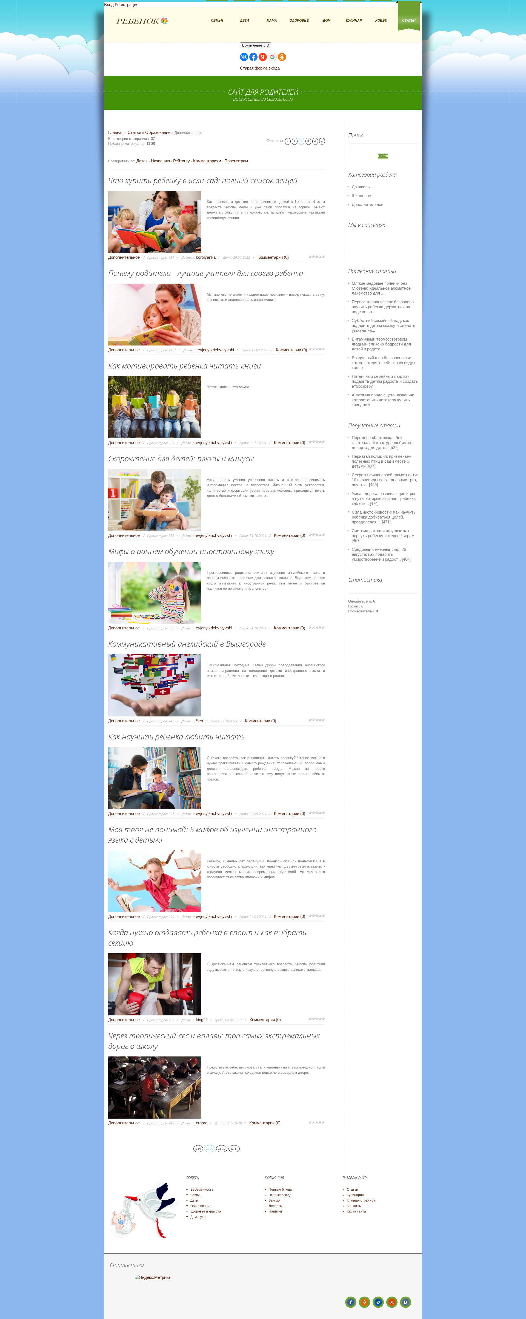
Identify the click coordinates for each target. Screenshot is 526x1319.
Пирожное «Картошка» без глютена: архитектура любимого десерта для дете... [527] (382, 442)
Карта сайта (356, 1211)
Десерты (275, 1206)
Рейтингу (181, 161)
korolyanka (206, 257)
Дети (194, 1200)
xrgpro (201, 1123)
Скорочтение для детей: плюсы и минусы (181, 458)
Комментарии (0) (273, 257)
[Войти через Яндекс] (263, 57)
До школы (361, 187)
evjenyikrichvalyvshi (216, 349)
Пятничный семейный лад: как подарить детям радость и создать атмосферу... (385, 381)
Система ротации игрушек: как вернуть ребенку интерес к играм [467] (383, 535)
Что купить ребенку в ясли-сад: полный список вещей (203, 180)
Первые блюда (280, 1189)
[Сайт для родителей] (142, 21)
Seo (199, 720)
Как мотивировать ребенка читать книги (184, 365)
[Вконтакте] (405, 1302)
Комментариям (207, 161)
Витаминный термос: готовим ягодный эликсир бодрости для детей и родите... (381, 344)
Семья (195, 1195)
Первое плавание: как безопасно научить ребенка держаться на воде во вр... (383, 306)
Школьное (361, 195)
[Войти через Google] (272, 57)
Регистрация (126, 4)
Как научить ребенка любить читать (176, 736)
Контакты (354, 1206)
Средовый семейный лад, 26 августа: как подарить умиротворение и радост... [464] (381, 554)
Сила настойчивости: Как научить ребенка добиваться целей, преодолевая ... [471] (384, 517)
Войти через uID (255, 45)
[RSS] (392, 1302)
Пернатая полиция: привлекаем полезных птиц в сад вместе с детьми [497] (381, 461)
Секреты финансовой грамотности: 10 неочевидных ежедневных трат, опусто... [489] (385, 480)
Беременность (201, 1189)
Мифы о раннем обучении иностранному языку (191, 551)
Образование (157, 132)
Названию (160, 161)
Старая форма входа (260, 68)
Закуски (275, 1200)
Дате (140, 161)
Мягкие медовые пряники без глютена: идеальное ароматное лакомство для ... (381, 288)
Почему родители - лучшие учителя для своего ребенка (205, 273)
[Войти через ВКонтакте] (244, 57)
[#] (364, 1302)
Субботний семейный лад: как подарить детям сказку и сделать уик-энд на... (383, 325)
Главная (116, 132)
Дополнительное (124, 257)
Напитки (275, 1211)
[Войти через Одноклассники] (282, 57)
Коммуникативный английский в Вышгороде (187, 643)
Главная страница (361, 1200)
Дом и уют (198, 1217)
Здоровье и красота (205, 1211)
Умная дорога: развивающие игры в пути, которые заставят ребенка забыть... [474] (384, 498)
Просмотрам (236, 161)
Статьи (134, 132)
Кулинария (355, 1195)
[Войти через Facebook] (253, 57)
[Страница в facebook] (350, 1302)
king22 (202, 1019)
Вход (109, 4)
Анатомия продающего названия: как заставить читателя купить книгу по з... (383, 400)
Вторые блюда (280, 1195)
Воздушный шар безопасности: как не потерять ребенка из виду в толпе (384, 362)
